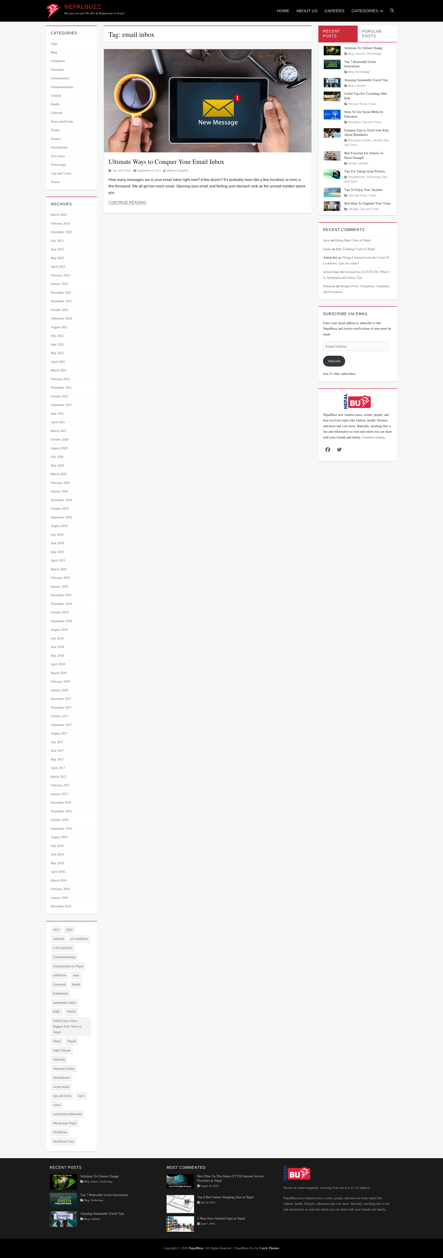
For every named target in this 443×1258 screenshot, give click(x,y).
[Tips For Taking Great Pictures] (332, 174)
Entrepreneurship (62, 87)
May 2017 (57, 759)
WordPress (60, 1132)
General (56, 95)
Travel (55, 182)
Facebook (59, 984)
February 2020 (60, 483)
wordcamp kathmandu (67, 1114)
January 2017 (59, 794)
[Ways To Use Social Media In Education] (332, 114)
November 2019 (61, 500)
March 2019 (58, 569)
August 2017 (59, 733)
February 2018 (60, 681)
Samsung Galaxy (64, 1068)
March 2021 (58, 431)
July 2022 (57, 335)
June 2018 (57, 647)
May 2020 (57, 465)
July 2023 (57, 241)
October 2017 (60, 716)
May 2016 (57, 863)
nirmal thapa (331, 272)
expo (76, 975)
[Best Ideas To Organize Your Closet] (332, 206)
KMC (56, 1011)
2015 (56, 930)
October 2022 (60, 310)
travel (56, 1105)
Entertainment (60, 78)
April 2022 (58, 362)
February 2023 (60, 275)
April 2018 (58, 664)
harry (326, 240)
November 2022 (61, 301)
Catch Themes (269, 1248)
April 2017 (58, 768)
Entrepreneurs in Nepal (68, 966)
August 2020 (59, 448)
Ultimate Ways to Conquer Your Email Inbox (166, 161)
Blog (54, 52)
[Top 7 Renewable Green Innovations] (332, 64)
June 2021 (57, 413)
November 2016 (61, 811)
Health (55, 104)
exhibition (59, 975)
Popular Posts (372, 34)
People (55, 130)
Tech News (58, 156)
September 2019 (61, 517)
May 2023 (57, 258)
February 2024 (60, 223)
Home (283, 11)
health (76, 984)
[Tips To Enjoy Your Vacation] (332, 192)
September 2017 (61, 725)
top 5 (81, 1096)
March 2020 (58, 474)
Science (56, 139)
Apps (54, 43)
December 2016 (61, 802)
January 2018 (59, 690)
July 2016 (57, 846)
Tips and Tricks (121, 170)
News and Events (62, 121)
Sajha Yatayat (62, 1050)
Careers (334, 11)
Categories (364, 11)
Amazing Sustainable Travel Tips (366, 80)
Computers (58, 61)
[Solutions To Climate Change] (332, 50)
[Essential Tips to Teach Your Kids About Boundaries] (332, 132)
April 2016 (58, 871)
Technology (58, 164)
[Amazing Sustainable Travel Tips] (332, 82)
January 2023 (59, 284)
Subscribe (334, 361)
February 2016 (60, 889)
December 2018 (61, 595)
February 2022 (60, 379)
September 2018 (61, 621)
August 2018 (59, 629)
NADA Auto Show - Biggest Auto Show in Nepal (67, 1026)
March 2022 (58, 370)
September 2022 (61, 318)
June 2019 (57, 543)
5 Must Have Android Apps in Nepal (221, 1218)
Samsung (59, 1059)
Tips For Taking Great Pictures (364, 171)
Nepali (71, 1041)
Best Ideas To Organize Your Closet (367, 203)
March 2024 (58, 214)
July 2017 (57, 742)
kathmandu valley (64, 1002)
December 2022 (61, 292)
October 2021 (60, 396)
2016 (69, 930)
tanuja (327, 249)
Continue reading (373, 437)
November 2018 (61, 604)
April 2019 (58, 560)
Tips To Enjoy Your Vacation (363, 190)
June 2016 (57, 854)
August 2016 (59, 837)
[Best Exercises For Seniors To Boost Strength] (332, 155)
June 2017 (57, 750)
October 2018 (60, 612)
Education (57, 69)
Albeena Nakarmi (177, 170)
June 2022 (57, 344)
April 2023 (58, 266)
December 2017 (61, 699)
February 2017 (60, 785)
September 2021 (61, 405)
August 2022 (59, 327)
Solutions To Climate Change (363, 48)
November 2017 (61, 707)
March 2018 (58, 673)
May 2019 (57, 552)
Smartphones (59, 147)
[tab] (338, 34)
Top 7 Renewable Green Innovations (104, 1195)
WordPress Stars (63, 1141)
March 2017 (58, 776)
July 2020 (57, 457)
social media (61, 1087)
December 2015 (61, 906)
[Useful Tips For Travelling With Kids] (332, 96)
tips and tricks (62, 1096)
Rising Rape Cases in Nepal (353, 240)
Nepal (57, 1041)
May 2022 (57, 353)
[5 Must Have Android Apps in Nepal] (180, 1223)
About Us (306, 11)
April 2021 (58, 422)
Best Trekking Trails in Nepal (355, 249)
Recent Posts (331, 33)
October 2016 (60, 820)
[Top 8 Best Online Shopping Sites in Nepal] (180, 1203)
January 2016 (59, 898)
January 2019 (59, 586)
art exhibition (79, 939)
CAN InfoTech (62, 948)
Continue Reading (127, 202)
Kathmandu (60, 993)
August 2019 (59, 526)
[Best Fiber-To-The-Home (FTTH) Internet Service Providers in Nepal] (180, 1181)
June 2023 (57, 249)
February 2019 (60, 578)
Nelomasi (329, 286)
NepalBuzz (82, 6)
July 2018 (57, 638)
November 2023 (61, 232)
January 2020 (59, 491)
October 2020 (60, 439)
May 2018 (57, 655)
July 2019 (57, 534)
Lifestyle (56, 113)
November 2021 (61, 387)
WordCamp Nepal (64, 1123)
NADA (71, 1011)
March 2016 (58, 880)
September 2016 (61, 828)
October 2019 (60, 508)
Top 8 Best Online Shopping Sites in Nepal (225, 1197)
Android (58, 939)
